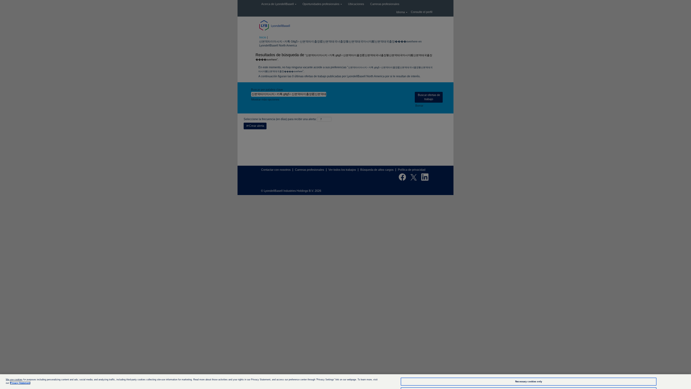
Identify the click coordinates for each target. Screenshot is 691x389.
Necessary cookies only (528, 381)
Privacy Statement (20, 383)
